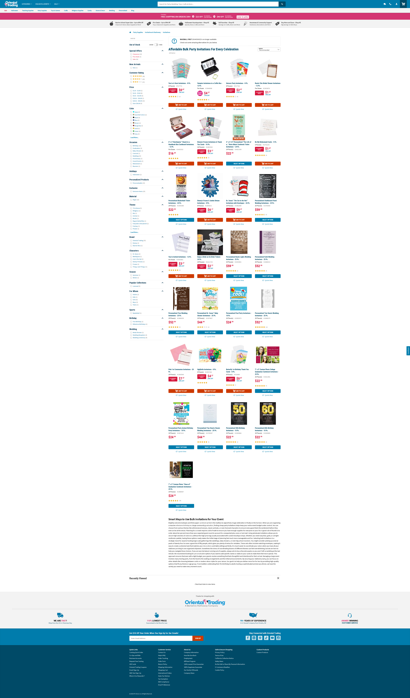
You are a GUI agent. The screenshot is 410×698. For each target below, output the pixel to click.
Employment (188, 658)
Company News (189, 673)
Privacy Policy (220, 652)
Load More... (134, 137)
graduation (209, 525)
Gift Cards (132, 664)
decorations (207, 546)
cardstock (202, 523)
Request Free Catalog (136, 661)
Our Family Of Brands (191, 670)
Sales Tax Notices (164, 676)
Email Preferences (164, 685)
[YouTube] (272, 638)
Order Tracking (163, 658)
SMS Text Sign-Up (135, 673)
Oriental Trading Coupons (137, 667)
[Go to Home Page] (130, 32)
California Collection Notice (224, 658)
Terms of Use (219, 655)
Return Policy (162, 664)
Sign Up (198, 638)
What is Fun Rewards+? (137, 676)
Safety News (219, 661)
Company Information (191, 652)
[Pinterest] (260, 638)
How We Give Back (190, 655)
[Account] (396, 4)
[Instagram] (278, 638)
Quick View (182, 109)
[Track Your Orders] (385, 4)
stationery (189, 536)
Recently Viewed (137, 578)
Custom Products (262, 652)
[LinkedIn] (254, 638)
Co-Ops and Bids (134, 655)
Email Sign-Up (134, 670)
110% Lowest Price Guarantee (194, 664)
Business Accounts (135, 658)
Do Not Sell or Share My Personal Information (230, 664)
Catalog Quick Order (136, 652)
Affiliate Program (189, 661)
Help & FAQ (161, 655)
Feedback (408, 350)
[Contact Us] (390, 4)
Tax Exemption (163, 679)
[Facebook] (248, 638)
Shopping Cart (163, 670)
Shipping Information (165, 667)
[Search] (282, 4)
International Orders (165, 673)
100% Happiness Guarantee (193, 667)
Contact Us (161, 652)
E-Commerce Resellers (222, 667)
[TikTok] (266, 638)
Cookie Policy (219, 670)
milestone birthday (182, 525)
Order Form (162, 661)
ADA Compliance (163, 682)
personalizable (199, 554)
